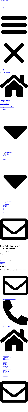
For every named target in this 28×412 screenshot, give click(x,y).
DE (3, 7)
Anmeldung (5, 156)
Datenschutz (2, 262)
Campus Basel (4, 104)
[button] (14, 38)
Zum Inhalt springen (4, 0)
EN (3, 8)
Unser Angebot (8, 152)
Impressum (2, 263)
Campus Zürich (5, 101)
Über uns (4, 358)
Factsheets (7, 154)
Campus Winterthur (7, 107)
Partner (6, 153)
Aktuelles (5, 155)
